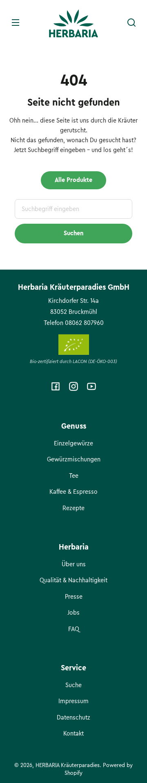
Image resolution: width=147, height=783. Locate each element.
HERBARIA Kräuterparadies (68, 765)
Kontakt (73, 733)
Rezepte (73, 508)
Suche (73, 685)
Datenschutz (73, 717)
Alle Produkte (73, 180)
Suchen (73, 233)
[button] (131, 23)
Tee (73, 475)
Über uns (74, 564)
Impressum (73, 701)
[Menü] (15, 23)
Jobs (73, 612)
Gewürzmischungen (73, 459)
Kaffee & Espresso (73, 491)
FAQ (73, 629)
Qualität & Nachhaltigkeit (73, 580)
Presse (73, 596)
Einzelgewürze (73, 443)
